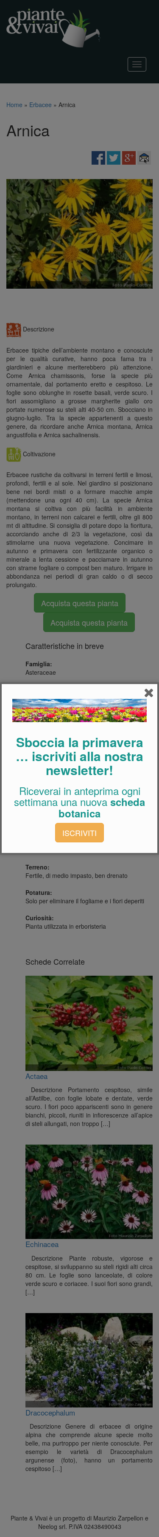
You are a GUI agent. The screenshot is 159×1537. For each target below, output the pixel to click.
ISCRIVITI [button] (79, 832)
